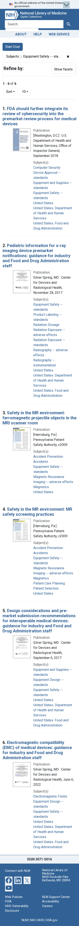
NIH (32, 920)
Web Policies (14, 897)
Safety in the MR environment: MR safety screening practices (37, 512)
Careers (47, 906)
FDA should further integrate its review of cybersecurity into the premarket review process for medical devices (39, 116)
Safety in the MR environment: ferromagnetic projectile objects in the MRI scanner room (39, 417)
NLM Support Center (56, 897)
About (21, 34)
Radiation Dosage (46, 325)
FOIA (8, 901)
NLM (25, 920)
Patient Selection (46, 588)
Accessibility (50, 901)
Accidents (40, 462)
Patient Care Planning (49, 583)
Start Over (12, 47)
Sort (9, 92)
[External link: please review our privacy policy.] (8, 880)
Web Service (59, 34)
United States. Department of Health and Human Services (52, 213)
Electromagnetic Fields (50, 796)
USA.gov (52, 920)
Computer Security (46, 168)
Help (37, 34)
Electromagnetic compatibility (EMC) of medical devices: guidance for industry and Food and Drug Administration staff (37, 750)
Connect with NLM (17, 871)
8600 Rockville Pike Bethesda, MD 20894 (56, 878)
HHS (40, 920)
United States (43, 203)
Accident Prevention (48, 457)
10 (26, 91)
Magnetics (41, 487)
